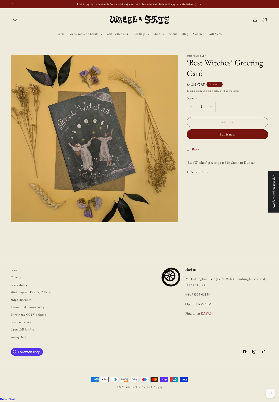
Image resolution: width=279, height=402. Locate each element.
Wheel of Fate (133, 387)
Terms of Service (21, 322)
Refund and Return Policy (28, 307)
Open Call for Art (22, 329)
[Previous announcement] (12, 4)
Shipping (208, 90)
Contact (16, 277)
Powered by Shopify (152, 387)
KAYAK (206, 313)
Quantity (192, 98)
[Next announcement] (266, 4)
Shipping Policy (21, 299)
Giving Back (19, 337)
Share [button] (195, 149)
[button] (15, 20)
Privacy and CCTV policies (28, 314)
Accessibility (19, 285)
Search (15, 270)
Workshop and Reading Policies (31, 292)
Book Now (7, 398)
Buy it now (227, 134)
